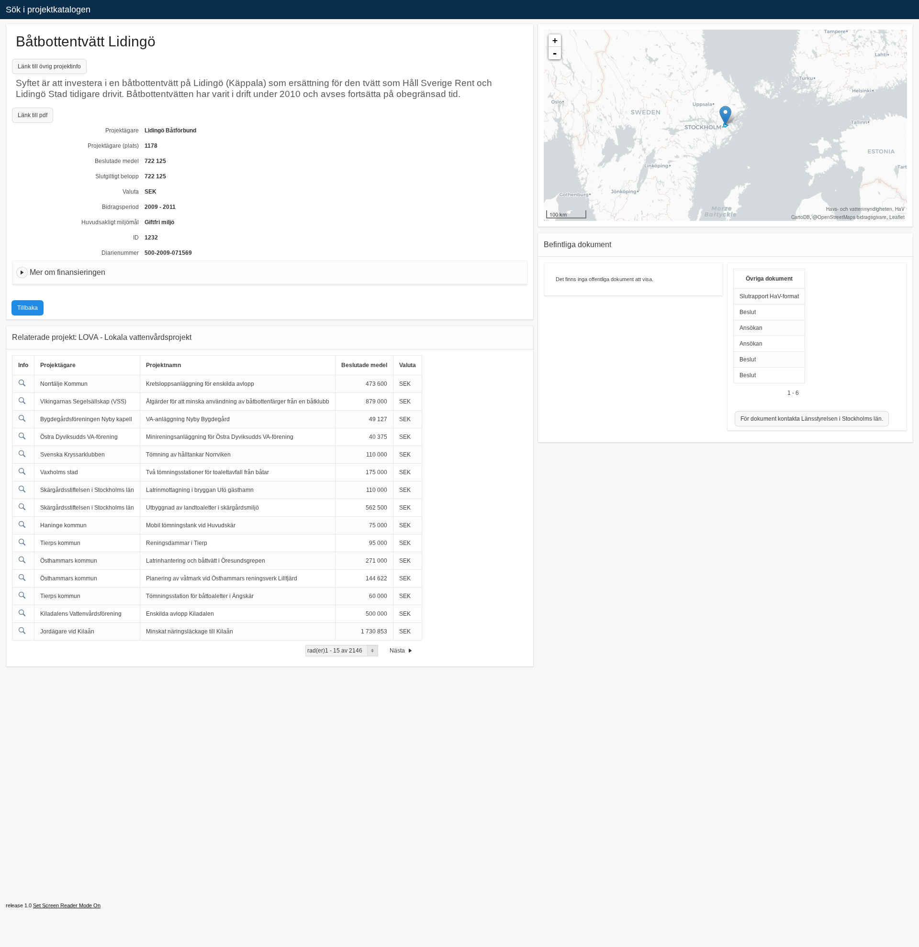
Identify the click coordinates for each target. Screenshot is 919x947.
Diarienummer (120, 253)
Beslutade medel (117, 161)
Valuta (131, 191)
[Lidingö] (725, 115)
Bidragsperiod (120, 207)
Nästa (398, 650)
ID (136, 237)
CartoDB (800, 217)
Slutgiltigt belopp (117, 176)
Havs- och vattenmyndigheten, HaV (865, 209)
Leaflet (897, 217)
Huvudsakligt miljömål (110, 222)
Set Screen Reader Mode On (67, 905)
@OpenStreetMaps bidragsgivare (849, 217)
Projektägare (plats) (113, 145)
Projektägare (122, 130)
